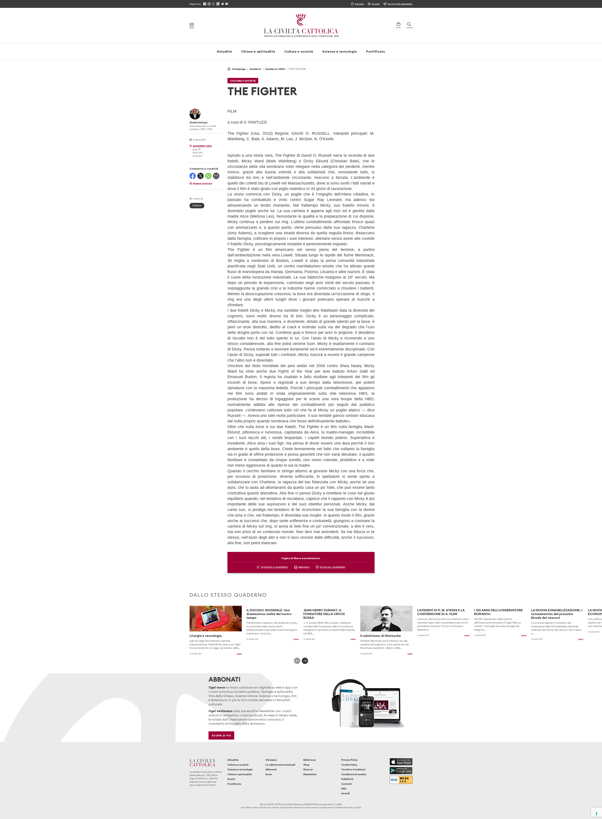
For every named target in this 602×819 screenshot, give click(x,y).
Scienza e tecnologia (339, 51)
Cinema (196, 205)
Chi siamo (271, 759)
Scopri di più (221, 735)
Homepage (239, 69)
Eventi (231, 779)
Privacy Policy (349, 759)
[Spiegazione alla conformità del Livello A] (401, 780)
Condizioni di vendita (353, 774)
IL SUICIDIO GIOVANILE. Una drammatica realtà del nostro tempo (269, 614)
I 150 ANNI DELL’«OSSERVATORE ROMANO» (498, 612)
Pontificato (375, 51)
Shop (306, 764)
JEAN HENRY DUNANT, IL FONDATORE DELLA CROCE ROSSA (324, 614)
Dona (268, 774)
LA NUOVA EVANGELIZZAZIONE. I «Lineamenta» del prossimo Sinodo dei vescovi (556, 614)
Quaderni (255, 69)
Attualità (224, 51)
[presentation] (297, 661)
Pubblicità (347, 779)
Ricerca (308, 769)
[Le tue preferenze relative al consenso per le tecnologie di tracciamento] (596, 813)
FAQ (343, 788)
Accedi (345, 793)
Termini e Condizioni (353, 769)
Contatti (346, 783)
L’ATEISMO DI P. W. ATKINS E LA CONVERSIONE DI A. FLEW (441, 612)
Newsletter (310, 774)
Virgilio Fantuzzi (198, 122)
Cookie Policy (349, 764)
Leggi (239, 653)
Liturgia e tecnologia (206, 636)
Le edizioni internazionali (280, 764)
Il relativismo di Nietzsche (380, 636)
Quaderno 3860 (275, 69)
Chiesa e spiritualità (258, 51)
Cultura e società (298, 51)
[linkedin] (218, 4)
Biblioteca (309, 759)
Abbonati (271, 769)
